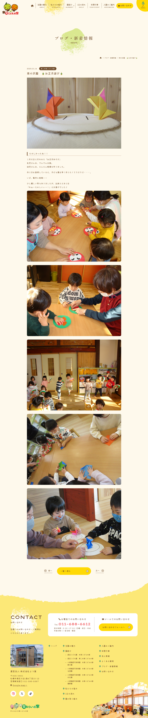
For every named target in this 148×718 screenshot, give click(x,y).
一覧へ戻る (66, 571)
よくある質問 (108, 661)
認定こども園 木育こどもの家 (79, 654)
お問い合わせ (125, 5)
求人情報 (106, 656)
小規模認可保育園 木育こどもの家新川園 (80, 663)
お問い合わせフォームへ (113, 627)
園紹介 (69, 5)
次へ (98, 570)
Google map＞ (20, 685)
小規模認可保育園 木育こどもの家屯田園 (80, 669)
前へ (50, 570)
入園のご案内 (109, 5)
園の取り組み (71, 698)
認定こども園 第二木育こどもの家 (80, 658)
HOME (102, 58)
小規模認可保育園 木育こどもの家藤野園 (80, 682)
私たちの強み (56, 5)
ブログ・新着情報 (110, 58)
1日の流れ (81, 5)
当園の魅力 (42, 5)
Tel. (72, 624)
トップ (54, 645)
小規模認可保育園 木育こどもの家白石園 (80, 676)
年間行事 (94, 5)
